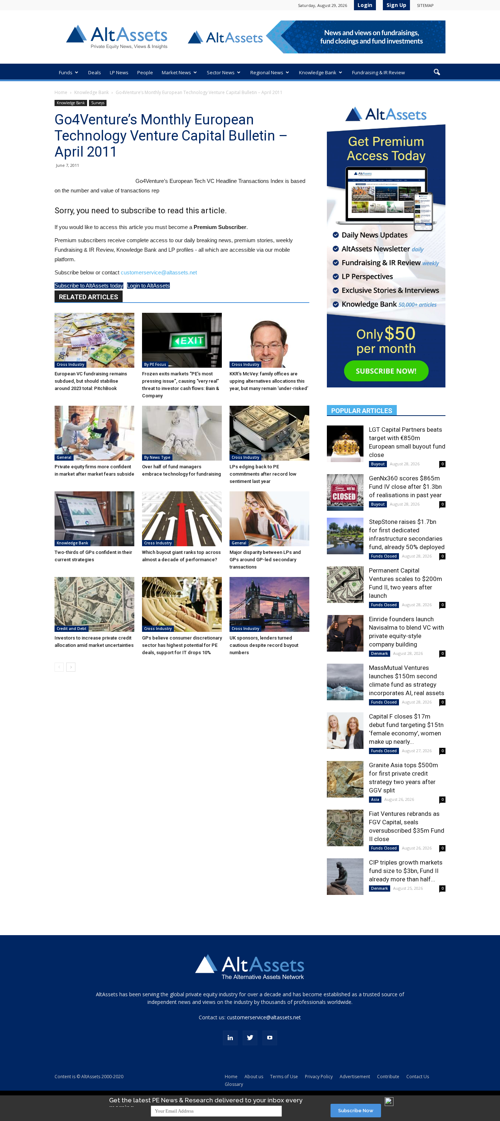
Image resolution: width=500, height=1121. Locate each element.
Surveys (97, 102)
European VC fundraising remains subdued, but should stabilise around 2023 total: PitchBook (91, 381)
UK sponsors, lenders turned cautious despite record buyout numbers (264, 645)
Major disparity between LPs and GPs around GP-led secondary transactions (265, 560)
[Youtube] (269, 1038)
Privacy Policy (319, 1076)
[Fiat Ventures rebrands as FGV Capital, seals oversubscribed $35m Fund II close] (345, 828)
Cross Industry (70, 364)
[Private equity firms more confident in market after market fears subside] (94, 433)
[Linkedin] (230, 1038)
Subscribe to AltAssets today (89, 285)
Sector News (221, 72)
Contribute (388, 1076)
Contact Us (417, 1076)
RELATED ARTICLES (88, 297)
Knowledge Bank (317, 72)
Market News (176, 72)
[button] (436, 72)
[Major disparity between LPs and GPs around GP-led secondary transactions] (269, 518)
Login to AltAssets (148, 285)
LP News (119, 72)
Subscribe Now (355, 1110)
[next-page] (70, 667)
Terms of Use (284, 1076)
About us (254, 1076)
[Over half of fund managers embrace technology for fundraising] (182, 433)
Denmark (379, 653)
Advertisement (355, 1076)
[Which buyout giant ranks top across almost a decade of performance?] (182, 518)
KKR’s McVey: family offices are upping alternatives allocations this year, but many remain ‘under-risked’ (269, 381)
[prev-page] (59, 667)
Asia (375, 799)
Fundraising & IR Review (378, 72)
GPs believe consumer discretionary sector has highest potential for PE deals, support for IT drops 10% (182, 645)
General (64, 457)
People (145, 72)
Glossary (234, 1084)
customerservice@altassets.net (159, 272)
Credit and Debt (71, 628)
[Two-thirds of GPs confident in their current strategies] (94, 518)
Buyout (378, 463)
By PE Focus (155, 364)
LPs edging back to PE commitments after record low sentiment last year (263, 474)
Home (61, 92)
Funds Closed (384, 556)
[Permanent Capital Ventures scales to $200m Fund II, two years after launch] (345, 584)
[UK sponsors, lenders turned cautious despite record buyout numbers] (269, 604)
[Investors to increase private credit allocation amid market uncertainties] (94, 604)
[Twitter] (250, 1038)
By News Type (157, 457)
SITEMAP (425, 5)
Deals (94, 72)
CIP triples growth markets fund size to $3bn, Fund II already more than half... (406, 871)
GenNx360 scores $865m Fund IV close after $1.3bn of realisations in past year (405, 487)
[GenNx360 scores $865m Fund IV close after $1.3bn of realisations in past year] (345, 492)
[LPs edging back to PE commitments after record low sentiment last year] (269, 433)
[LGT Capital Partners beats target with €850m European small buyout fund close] (345, 443)
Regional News (266, 72)
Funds (65, 72)
